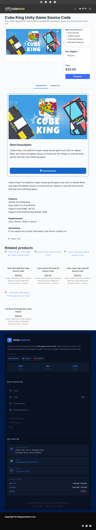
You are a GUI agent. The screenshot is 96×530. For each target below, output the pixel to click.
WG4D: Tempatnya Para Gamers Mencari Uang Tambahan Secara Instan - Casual (38, 21)
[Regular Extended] (77, 55)
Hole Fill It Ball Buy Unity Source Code (18, 269)
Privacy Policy (38, 506)
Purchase (78, 76)
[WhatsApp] (50, 2)
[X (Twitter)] (87, 526)
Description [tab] (41, 86)
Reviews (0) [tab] (55, 86)
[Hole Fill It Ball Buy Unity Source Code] (18, 258)
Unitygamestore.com (48, 503)
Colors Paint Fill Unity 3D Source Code (48, 269)
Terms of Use (49, 506)
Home (7, 21)
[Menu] (90, 9)
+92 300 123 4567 (22, 471)
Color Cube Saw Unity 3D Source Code (77, 269)
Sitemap (60, 506)
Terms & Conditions (17, 418)
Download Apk (49, 171)
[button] (48, 117)
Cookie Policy (15, 423)
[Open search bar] (75, 9)
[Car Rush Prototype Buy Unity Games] (18, 298)
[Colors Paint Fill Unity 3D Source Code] (48, 258)
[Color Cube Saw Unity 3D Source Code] (77, 258)
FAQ (11, 427)
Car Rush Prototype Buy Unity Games (18, 310)
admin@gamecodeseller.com (26, 462)
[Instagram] (46, 2)
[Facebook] (41, 2)
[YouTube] (55, 2)
